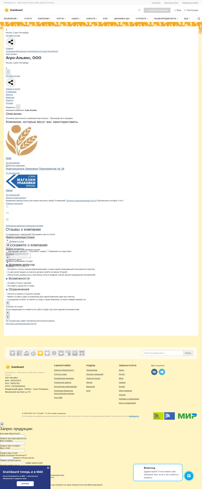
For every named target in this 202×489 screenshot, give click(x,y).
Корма (122, 387)
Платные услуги (171, 3)
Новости (90, 19)
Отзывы (9, 103)
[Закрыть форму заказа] (2, 424)
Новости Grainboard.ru (64, 370)
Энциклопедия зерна (165, 19)
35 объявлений (13, 163)
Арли (9, 190)
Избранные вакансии (15, 226)
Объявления (10, 19)
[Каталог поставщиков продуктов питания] (33, 353)
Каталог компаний (94, 374)
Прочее (122, 395)
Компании (43, 19)
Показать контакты (14, 203)
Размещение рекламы (64, 378)
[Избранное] (139, 10)
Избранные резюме (34, 226)
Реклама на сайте (190, 3)
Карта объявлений (127, 403)
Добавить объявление (129, 399)
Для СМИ (58, 398)
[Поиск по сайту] (199, 18)
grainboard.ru (134, 416)
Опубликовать (21, 254)
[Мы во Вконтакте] (154, 372)
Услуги (28, 19)
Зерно (121, 370)
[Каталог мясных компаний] (12, 353)
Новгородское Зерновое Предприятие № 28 (35, 168)
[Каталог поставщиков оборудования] (19, 353)
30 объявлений (13, 195)
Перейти (25, 484)
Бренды (9, 95)
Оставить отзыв (13, 35)
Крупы (122, 374)
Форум (60, 19)
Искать (188, 353)
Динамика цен (122, 19)
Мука (121, 378)
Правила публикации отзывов (20, 237)
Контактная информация (65, 387)
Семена (122, 382)
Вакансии (10, 97)
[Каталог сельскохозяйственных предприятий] (40, 353)
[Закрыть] (8, 245)
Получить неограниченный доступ (81, 201)
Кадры (75, 19)
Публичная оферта (62, 382)
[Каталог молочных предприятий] (61, 353)
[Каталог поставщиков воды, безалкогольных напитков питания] (68, 353)
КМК (8, 158)
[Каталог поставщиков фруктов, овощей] (54, 353)
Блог (105, 19)
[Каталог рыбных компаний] (26, 353)
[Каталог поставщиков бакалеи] (74, 353)
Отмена (9, 254)
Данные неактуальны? (16, 198)
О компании (11, 92)
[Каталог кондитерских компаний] (47, 353)
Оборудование (125, 391)
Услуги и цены (60, 374)
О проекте (156, 3)
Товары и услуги (13, 89)
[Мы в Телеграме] (162, 372)
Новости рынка (93, 378)
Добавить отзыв (16, 241)
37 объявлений (13, 173)
